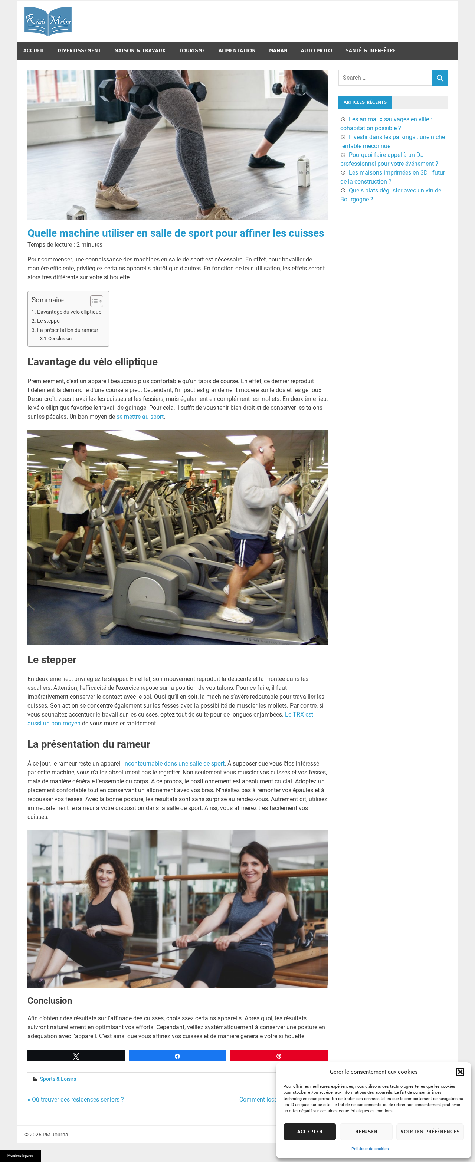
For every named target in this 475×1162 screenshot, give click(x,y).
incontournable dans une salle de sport (174, 763)
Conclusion (60, 338)
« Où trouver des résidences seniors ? (75, 1099)
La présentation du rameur (67, 330)
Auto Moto (316, 50)
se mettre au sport (140, 416)
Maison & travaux (140, 50)
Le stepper (49, 321)
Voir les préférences (430, 1131)
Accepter (309, 1131)
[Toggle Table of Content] (93, 301)
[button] (460, 1072)
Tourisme (192, 50)
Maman (278, 50)
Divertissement (79, 50)
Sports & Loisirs (58, 1079)
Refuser (366, 1131)
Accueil (33, 50)
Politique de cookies (370, 1148)
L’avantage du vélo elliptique (69, 312)
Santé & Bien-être (370, 50)
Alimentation (237, 50)
